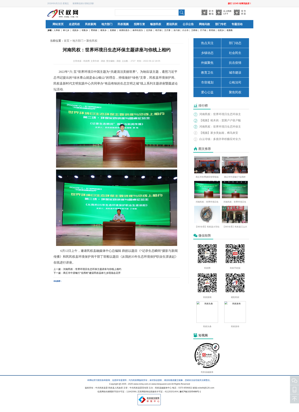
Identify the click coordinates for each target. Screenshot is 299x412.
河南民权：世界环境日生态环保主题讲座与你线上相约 (92, 269)
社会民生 (235, 53)
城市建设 (235, 72)
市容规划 (207, 82)
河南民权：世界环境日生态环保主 (220, 114)
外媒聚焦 (207, 62)
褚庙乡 (103, 30)
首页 (66, 40)
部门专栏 (220, 24)
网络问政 (204, 24)
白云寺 (185, 30)
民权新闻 (90, 24)
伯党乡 (221, 30)
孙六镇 (177, 30)
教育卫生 (207, 72)
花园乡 (75, 30)
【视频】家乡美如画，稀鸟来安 (218, 132)
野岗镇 (94, 30)
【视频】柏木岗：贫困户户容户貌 (220, 120)
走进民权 (74, 24)
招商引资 (139, 24)
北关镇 (149, 30)
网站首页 (58, 24)
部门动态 (235, 43)
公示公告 (188, 24)
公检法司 (235, 82)
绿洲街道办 (124, 30)
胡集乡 (85, 30)
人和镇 (57, 30)
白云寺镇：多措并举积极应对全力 (220, 139)
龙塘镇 (113, 30)
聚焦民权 (91, 40)
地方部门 (106, 24)
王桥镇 (194, 30)
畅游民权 (155, 24)
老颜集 (229, 30)
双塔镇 (212, 30)
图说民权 (172, 24)
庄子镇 (203, 30)
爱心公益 (207, 92)
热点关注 (207, 43)
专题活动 (237, 24)
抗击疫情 (235, 62)
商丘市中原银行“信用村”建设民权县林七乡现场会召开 (92, 272)
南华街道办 (138, 30)
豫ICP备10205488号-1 (190, 391)
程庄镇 (158, 30)
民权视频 (123, 24)
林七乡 (66, 30)
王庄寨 (167, 30)
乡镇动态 (207, 53)
